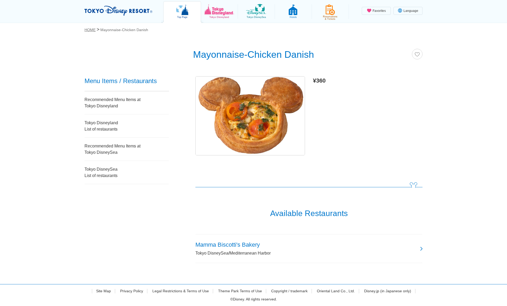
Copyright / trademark (289, 291)
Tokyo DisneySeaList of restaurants (101, 172)
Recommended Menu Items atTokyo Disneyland (112, 102)
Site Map (103, 291)
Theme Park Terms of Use (240, 291)
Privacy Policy (131, 291)
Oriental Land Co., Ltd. (336, 291)
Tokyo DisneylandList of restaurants (101, 126)
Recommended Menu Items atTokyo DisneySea (112, 149)
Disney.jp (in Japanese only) (387, 291)
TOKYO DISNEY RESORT (118, 11)
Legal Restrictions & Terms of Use (180, 291)
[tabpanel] (250, 117)
